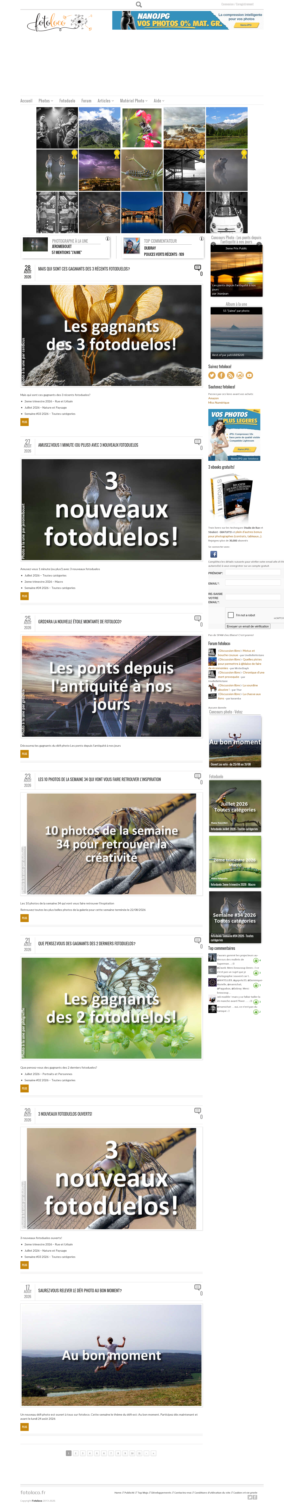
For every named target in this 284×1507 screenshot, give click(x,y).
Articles (103, 101)
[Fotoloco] (60, 22)
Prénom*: (215, 573)
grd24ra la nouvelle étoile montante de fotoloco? (80, 622)
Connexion (227, 4)
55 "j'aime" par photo (236, 310)
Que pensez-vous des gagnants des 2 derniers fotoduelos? (87, 944)
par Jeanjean (220, 293)
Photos (43, 101)
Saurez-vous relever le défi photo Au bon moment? (80, 1291)
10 (132, 1453)
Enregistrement (245, 4)
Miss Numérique (218, 402)
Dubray (150, 248)
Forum (86, 100)
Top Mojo (143, 1492)
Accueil (26, 100)
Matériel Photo (130, 101)
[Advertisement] (142, 65)
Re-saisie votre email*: (215, 598)
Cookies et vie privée (245, 1492)
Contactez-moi (182, 1492)
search (139, 4)
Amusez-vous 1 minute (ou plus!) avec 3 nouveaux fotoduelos (88, 445)
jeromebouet (62, 246)
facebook (255, 1497)
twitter (250, 1497)
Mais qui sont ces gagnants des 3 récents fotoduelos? (84, 269)
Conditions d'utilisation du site (212, 1492)
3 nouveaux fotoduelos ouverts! (65, 1114)
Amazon (213, 398)
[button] (213, 554)
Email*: (214, 583)
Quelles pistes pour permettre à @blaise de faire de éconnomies (235, 664)
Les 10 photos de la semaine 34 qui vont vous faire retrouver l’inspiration (99, 779)
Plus (24, 422)
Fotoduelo (67, 100)
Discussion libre (230, 650)
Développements (161, 1492)
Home (118, 1492)
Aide (156, 101)
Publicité (130, 1492)
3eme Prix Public (236, 248)
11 (139, 1453)
